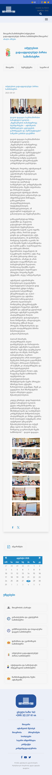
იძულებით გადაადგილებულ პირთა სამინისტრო (21, 87)
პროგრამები (34, 732)
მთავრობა (17, 732)
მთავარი (10, 67)
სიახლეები (26, 736)
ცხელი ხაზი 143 (26, 712)
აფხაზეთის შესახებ (26, 728)
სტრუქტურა (26, 67)
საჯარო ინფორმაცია (26, 740)
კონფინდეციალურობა (26, 748)
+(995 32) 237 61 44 (26, 715)
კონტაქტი (26, 744)
